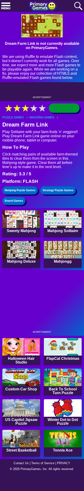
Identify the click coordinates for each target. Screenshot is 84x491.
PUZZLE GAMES (13, 117)
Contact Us (21, 463)
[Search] (78, 6)
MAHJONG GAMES (41, 117)
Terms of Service (42, 463)
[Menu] (6, 6)
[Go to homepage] (42, 6)
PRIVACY (63, 463)
